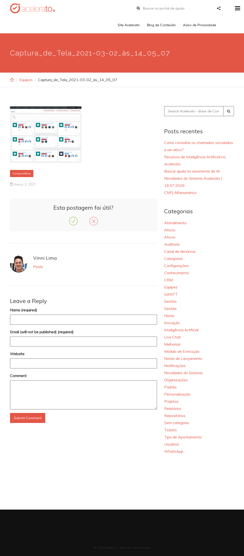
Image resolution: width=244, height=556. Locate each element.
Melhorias (172, 344)
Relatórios (172, 408)
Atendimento (175, 222)
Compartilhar (22, 173)
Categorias (173, 258)
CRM (168, 280)
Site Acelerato (129, 25)
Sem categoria (176, 422)
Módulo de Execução (181, 351)
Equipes (26, 79)
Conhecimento (176, 272)
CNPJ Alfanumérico (180, 192)
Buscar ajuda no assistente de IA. (192, 171)
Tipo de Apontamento (183, 437)
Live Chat (172, 337)
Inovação (172, 322)
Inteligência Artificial (181, 330)
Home (169, 315)
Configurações (176, 265)
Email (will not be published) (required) (42, 331)
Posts (38, 266)
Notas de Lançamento (183, 358)
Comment (18, 375)
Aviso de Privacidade (199, 25)
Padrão (170, 387)
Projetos (171, 401)
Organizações (176, 379)
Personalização (177, 394)
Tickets (170, 429)
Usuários (171, 444)
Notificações (175, 365)
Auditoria (171, 244)
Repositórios (174, 415)
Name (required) (23, 310)
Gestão (170, 301)
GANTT (171, 294)
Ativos (169, 230)
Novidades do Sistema (183, 372)
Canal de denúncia (179, 251)
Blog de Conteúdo (161, 25)
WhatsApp (173, 451)
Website (17, 353)
